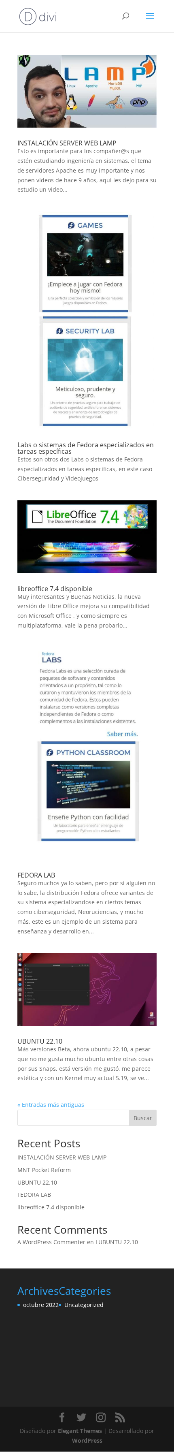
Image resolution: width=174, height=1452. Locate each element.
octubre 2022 (41, 1305)
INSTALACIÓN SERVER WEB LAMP (67, 143)
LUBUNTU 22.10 (116, 1242)
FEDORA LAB (36, 875)
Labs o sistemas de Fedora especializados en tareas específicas (85, 448)
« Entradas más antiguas (50, 1104)
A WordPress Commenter (51, 1242)
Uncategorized (84, 1305)
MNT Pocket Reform (44, 1170)
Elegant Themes (80, 1431)
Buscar (143, 1118)
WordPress (87, 1440)
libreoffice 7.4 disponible (54, 588)
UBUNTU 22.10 (39, 1041)
